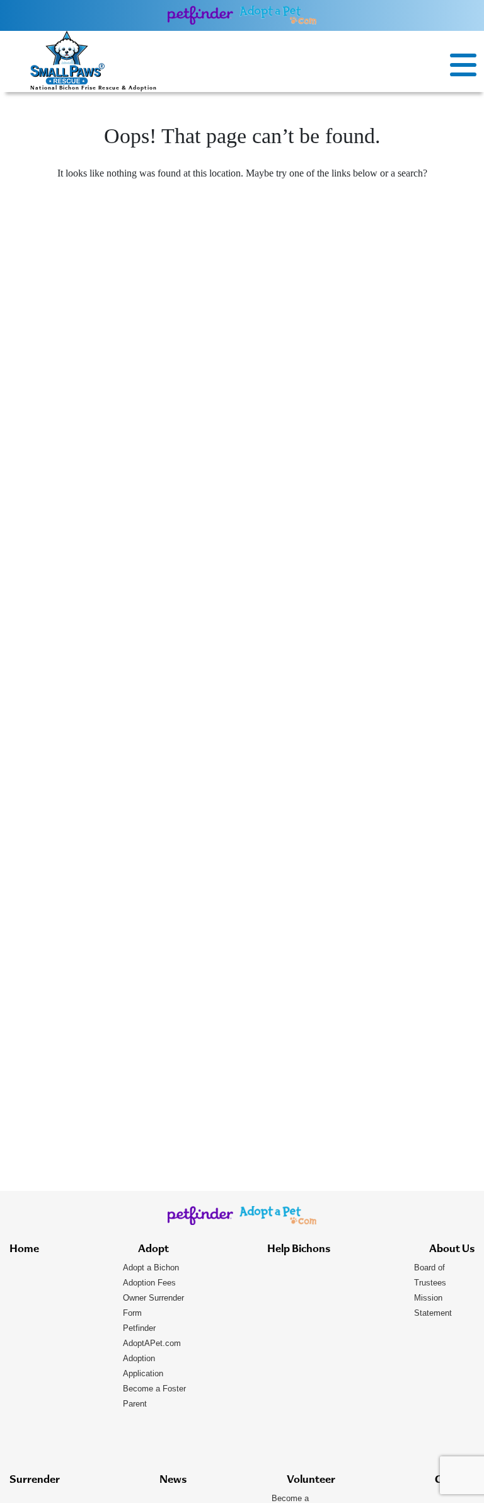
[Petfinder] (201, 14)
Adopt (153, 1250)
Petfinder (139, 1328)
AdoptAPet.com (152, 1343)
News (173, 1480)
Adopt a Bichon (151, 1267)
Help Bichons (298, 1250)
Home (24, 1250)
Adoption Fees (149, 1282)
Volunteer (311, 1480)
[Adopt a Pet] (277, 14)
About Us (452, 1250)
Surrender (34, 1480)
